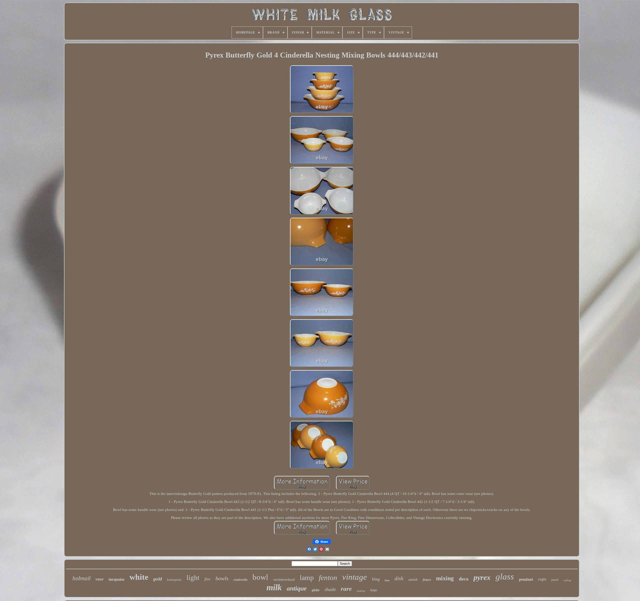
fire (207, 579)
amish (413, 579)
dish (399, 578)
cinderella (241, 579)
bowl (260, 577)
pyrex (482, 577)
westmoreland (284, 579)
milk (274, 587)
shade (330, 589)
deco (463, 578)
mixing (445, 578)
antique (297, 588)
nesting (361, 590)
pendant (526, 579)
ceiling (567, 580)
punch (554, 579)
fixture (427, 579)
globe (316, 590)
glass (505, 576)
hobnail (81, 578)
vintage (354, 576)
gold (157, 578)
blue (387, 580)
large (373, 590)
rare (346, 588)
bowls (222, 578)
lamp (307, 577)
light (193, 577)
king (376, 578)
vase (100, 579)
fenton (328, 577)
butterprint (174, 579)
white (139, 576)
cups (542, 578)
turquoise (116, 579)
